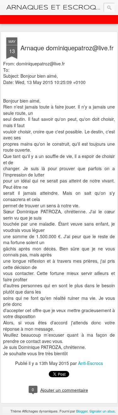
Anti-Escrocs (90, 363)
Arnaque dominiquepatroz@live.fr (67, 47)
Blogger (81, 410)
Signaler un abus (102, 410)
